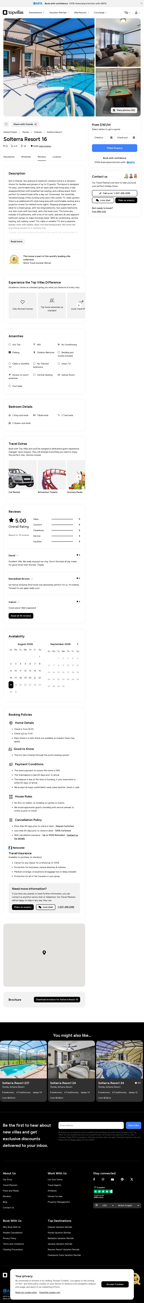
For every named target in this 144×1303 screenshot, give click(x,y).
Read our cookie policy (26, 1292)
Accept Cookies (115, 1284)
